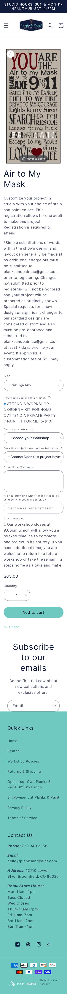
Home (12, 741)
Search (13, 751)
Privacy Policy (19, 808)
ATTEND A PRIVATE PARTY (31, 415)
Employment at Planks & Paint (33, 797)
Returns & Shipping (24, 771)
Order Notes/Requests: (19, 467)
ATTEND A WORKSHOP (28, 404)
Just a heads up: (14, 518)
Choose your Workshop (19, 429)
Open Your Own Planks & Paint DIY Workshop (29, 784)
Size (7, 376)
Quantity (10, 586)
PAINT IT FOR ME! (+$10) (30, 421)
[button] (6, 25)
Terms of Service (22, 818)
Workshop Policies (23, 761)
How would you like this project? (25, 397)
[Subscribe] (54, 705)
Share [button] (14, 627)
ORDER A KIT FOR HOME (29, 409)
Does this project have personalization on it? (33, 448)
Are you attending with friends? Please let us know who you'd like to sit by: (31, 497)
